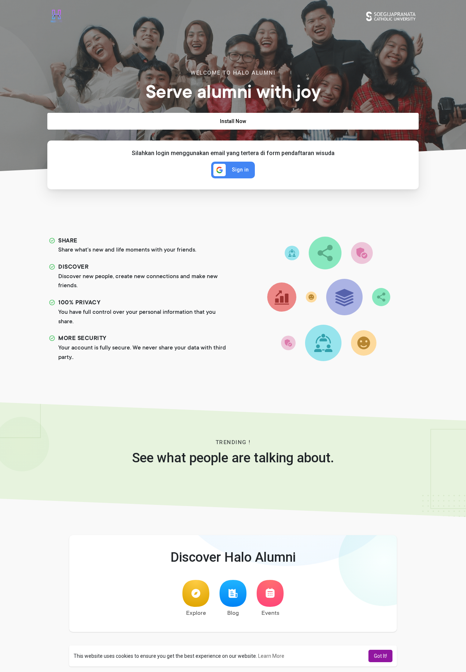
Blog (233, 613)
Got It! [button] (380, 656)
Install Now (233, 121)
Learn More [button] (271, 656)
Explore (196, 613)
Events (270, 613)
